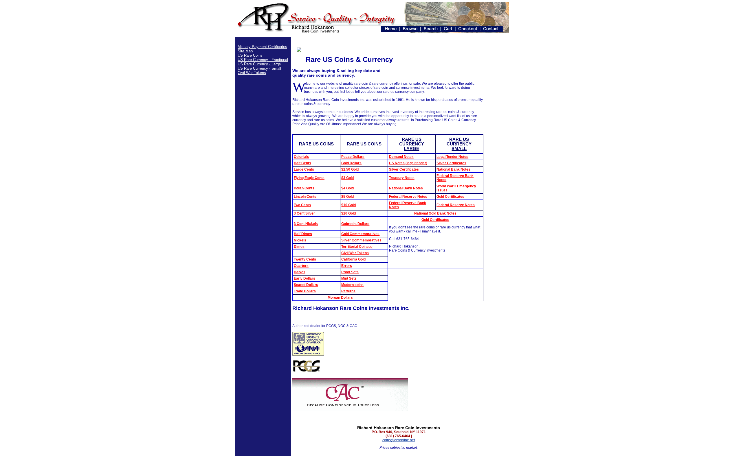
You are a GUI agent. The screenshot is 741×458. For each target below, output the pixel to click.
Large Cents (304, 169)
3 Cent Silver (304, 213)
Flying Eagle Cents (309, 178)
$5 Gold (347, 197)
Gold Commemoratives (360, 234)
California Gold (353, 259)
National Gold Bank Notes (435, 213)
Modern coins (352, 285)
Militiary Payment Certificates (262, 47)
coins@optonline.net (398, 440)
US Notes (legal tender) (408, 163)
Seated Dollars (306, 285)
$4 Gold (347, 188)
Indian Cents (304, 188)
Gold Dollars (351, 163)
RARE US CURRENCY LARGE (411, 144)
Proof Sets (350, 272)
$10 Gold (348, 205)
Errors (346, 266)
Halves (299, 272)
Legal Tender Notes (452, 157)
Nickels (300, 240)
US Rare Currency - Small (259, 68)
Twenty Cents (305, 259)
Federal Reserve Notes (408, 197)
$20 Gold (348, 213)
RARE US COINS (316, 144)
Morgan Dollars (340, 298)
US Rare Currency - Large (259, 64)
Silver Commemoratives (361, 240)
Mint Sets (349, 278)
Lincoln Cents (305, 197)
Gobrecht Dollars (355, 224)
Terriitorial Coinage (357, 247)
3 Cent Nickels (306, 224)
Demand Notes (401, 157)
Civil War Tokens (252, 73)
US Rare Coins (250, 55)
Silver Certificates (451, 163)
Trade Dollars (305, 291)
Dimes (299, 247)
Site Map (245, 51)
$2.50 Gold (350, 169)
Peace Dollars (352, 157)
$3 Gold (347, 178)
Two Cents (302, 205)
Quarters (301, 266)
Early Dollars (304, 278)
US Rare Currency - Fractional (263, 60)
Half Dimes (303, 234)
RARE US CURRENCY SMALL (459, 144)
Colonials (301, 157)
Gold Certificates (450, 197)
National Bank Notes (453, 169)
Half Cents (302, 163)
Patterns (348, 291)
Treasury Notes (401, 178)
